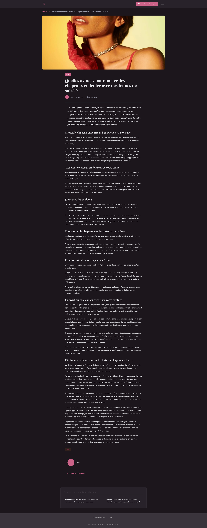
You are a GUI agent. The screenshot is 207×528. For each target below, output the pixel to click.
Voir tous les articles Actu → (76, 473)
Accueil (44, 12)
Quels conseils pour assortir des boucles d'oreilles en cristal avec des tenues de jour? (123, 500)
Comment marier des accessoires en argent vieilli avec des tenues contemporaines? (81, 500)
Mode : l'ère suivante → (147, 4)
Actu (50, 12)
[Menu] (162, 4)
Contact (111, 517)
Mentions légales (99, 517)
